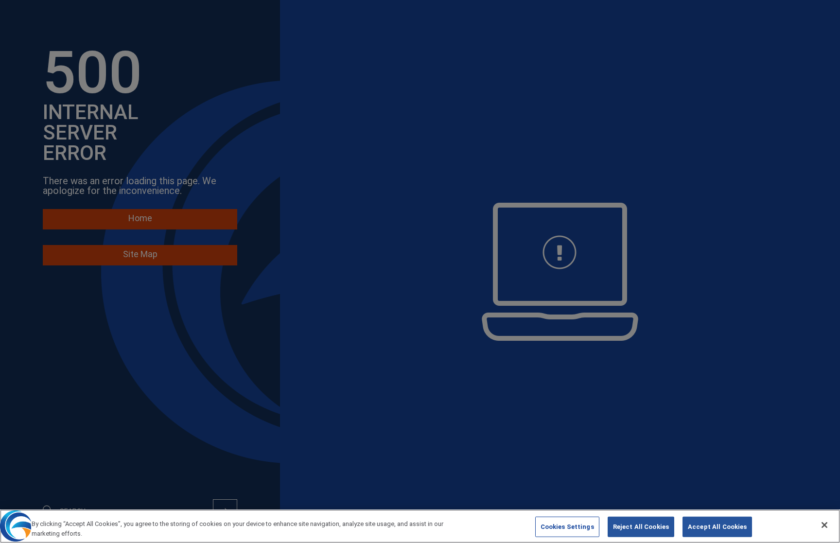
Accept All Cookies (717, 526)
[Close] (824, 525)
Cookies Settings (567, 526)
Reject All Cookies (641, 526)
